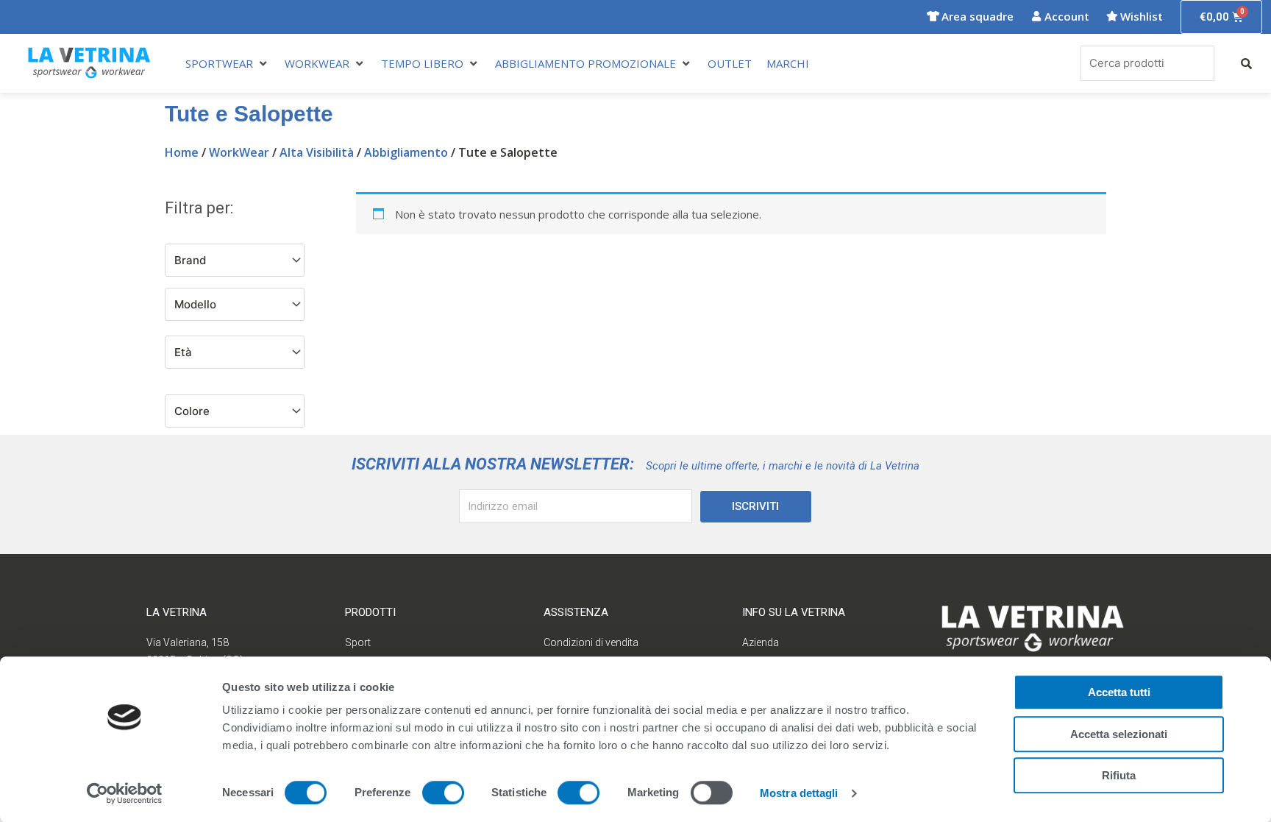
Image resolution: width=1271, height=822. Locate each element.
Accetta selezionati (1118, 734)
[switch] (443, 792)
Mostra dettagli (799, 793)
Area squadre (977, 16)
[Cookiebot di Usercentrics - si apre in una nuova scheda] (124, 793)
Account (1066, 16)
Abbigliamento (406, 152)
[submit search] (1246, 63)
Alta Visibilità (317, 152)
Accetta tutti (1119, 692)
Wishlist (1141, 16)
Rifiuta (1119, 775)
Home (182, 152)
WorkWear (239, 152)
